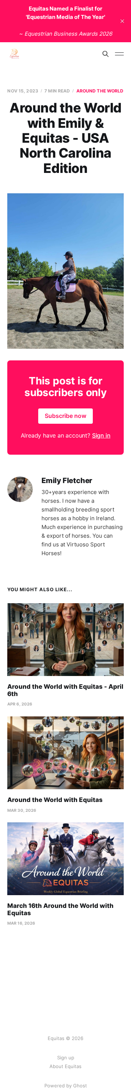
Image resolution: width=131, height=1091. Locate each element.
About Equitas (65, 1066)
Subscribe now (65, 415)
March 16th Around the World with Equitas (60, 909)
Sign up (65, 1057)
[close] (122, 21)
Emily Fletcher (66, 481)
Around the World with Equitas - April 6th (65, 690)
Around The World (100, 91)
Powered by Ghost (65, 1085)
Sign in (101, 435)
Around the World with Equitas (55, 799)
